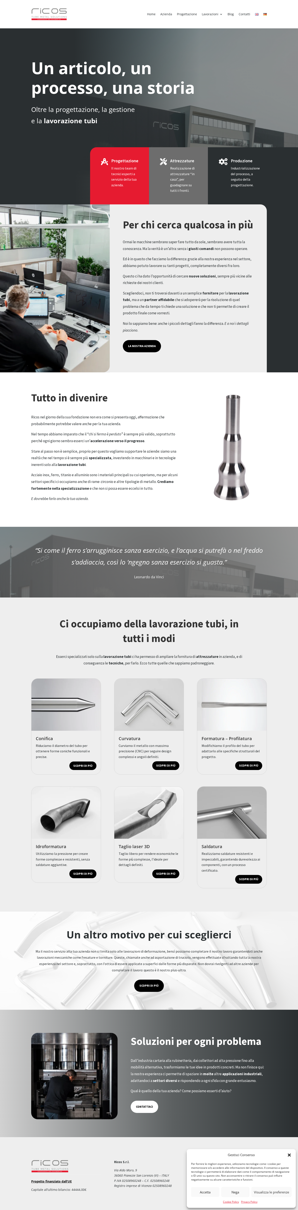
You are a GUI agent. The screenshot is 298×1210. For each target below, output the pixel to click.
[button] (289, 1155)
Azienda (166, 14)
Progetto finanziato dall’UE (51, 1181)
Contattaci (144, 1107)
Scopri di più (82, 766)
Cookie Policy (231, 1202)
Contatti (244, 14)
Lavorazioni (210, 14)
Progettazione (187, 14)
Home (151, 14)
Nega (235, 1192)
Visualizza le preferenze (271, 1192)
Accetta (205, 1192)
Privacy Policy (249, 1202)
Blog (231, 14)
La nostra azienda (142, 346)
